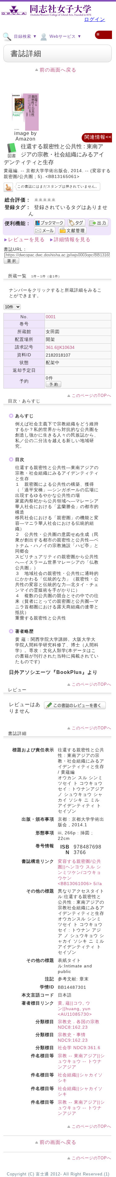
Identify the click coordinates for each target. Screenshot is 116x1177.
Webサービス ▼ (65, 36)
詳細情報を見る (72, 239)
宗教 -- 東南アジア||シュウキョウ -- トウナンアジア (81, 1061)
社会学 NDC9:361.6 (79, 1047)
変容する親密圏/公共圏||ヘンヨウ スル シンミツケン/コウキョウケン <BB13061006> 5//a (80, 872)
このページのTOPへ (91, 395)
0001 (51, 316)
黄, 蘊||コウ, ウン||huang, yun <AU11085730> (75, 1009)
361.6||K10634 (60, 347)
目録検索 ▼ (24, 36)
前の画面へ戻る (58, 69)
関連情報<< (98, 137)
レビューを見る (26, 239)
